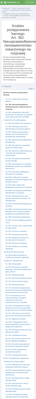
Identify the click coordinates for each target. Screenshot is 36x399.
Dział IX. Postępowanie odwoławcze (16, 358)
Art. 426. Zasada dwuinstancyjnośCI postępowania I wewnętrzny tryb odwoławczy (18, 372)
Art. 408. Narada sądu (13, 264)
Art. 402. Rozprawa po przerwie (17, 234)
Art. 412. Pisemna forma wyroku (17, 281)
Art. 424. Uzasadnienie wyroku (16, 355)
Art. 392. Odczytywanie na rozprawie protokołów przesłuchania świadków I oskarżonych (19, 166)
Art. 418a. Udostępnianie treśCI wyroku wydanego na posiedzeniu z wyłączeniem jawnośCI (18, 324)
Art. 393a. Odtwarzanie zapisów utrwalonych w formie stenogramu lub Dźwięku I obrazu (19, 179)
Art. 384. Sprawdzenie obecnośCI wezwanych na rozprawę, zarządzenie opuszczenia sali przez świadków (19, 115)
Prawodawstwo (6, 8)
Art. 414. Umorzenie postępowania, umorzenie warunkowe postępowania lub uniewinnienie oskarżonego (19, 290)
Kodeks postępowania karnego (21, 8)
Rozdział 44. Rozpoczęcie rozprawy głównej (16, 14)
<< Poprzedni (6, 86)
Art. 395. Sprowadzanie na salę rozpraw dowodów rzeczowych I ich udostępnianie (18, 198)
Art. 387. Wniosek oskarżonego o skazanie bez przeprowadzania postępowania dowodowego (17, 134)
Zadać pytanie (30, 2)
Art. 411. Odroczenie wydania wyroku (19, 278)
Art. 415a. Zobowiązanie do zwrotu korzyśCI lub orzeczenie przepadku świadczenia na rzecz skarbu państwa (19, 308)
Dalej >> (31, 89)
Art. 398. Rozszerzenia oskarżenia (18, 217)
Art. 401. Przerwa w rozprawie (16, 231)
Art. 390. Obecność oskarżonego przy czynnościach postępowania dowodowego (19, 153)
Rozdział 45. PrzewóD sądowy (15, 120)
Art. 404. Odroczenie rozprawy (16, 243)
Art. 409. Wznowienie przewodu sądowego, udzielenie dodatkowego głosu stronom (18, 269)
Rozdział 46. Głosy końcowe (14, 252)
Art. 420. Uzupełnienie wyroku (16, 335)
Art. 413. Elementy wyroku (15, 284)
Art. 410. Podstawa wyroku (15, 275)
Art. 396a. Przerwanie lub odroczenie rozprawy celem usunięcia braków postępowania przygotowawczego (19, 211)
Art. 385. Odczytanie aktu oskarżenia (18, 123)
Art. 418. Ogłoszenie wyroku (15, 319)
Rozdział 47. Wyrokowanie (13, 260)
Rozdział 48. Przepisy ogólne (14, 361)
